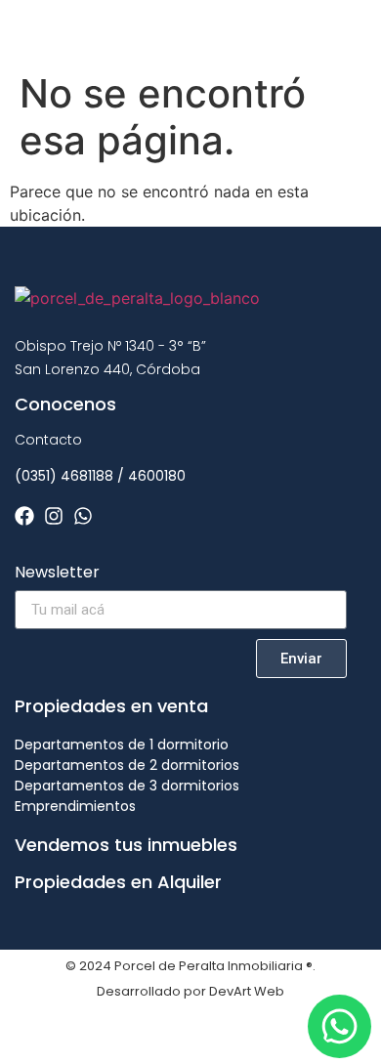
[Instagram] (54, 516)
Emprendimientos (75, 806)
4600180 (157, 476)
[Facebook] (24, 516)
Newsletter (57, 574)
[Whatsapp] (83, 516)
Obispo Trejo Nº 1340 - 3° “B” (110, 346)
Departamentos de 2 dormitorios (127, 765)
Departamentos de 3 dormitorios (127, 785)
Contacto (48, 439)
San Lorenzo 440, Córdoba (107, 369)
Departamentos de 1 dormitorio (122, 744)
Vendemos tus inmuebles (126, 844)
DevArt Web (246, 991)
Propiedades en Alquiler (118, 882)
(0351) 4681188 (64, 476)
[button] (345, 31)
